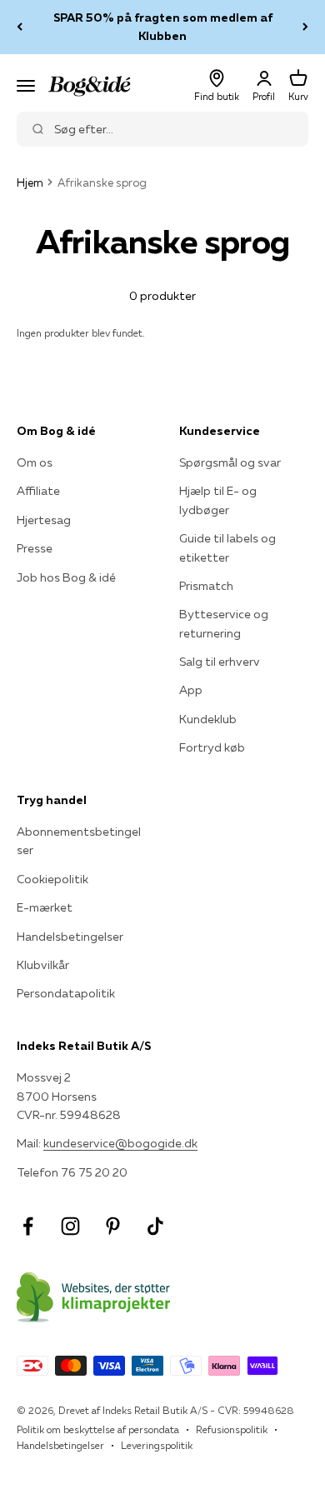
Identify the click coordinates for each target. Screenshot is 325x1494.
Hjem (30, 182)
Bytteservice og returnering (223, 623)
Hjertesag (44, 519)
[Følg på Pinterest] (113, 1226)
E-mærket (44, 907)
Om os (34, 462)
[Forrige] (19, 27)
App (190, 689)
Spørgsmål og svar (230, 462)
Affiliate (38, 490)
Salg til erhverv (219, 661)
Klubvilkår (43, 964)
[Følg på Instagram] (70, 1226)
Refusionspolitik (232, 1429)
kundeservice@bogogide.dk (120, 1143)
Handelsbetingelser (70, 936)
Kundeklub (208, 719)
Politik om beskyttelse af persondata (98, 1429)
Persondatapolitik (66, 993)
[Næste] (305, 27)
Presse (34, 548)
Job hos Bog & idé (66, 577)
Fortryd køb (212, 747)
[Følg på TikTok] (155, 1226)
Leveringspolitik (156, 1445)
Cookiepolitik (52, 879)
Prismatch (206, 585)
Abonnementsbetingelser (79, 840)
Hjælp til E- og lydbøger (218, 500)
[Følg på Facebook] (28, 1226)
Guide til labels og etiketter (227, 547)
